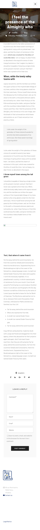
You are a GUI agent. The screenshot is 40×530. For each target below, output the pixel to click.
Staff (25, 35)
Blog (25, 32)
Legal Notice (7, 521)
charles (14, 32)
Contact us (8, 495)
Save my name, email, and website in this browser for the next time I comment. (19, 438)
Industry (11, 35)
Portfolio (19, 35)
